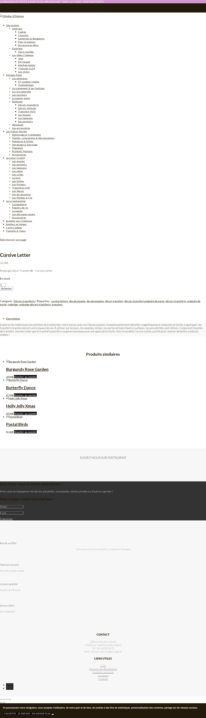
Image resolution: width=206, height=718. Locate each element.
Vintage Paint (14, 75)
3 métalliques (26, 84)
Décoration (12, 25)
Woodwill (17, 124)
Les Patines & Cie (22, 197)
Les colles (18, 174)
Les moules (24, 114)
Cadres (22, 31)
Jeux (20, 58)
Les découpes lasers (23, 214)
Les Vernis (18, 191)
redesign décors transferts (35, 304)
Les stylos (24, 71)
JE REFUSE (24, 714)
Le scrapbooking (16, 201)
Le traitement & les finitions (28, 88)
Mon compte (11, 9)
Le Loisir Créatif (15, 157)
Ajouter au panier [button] (25, 376)
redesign (13, 304)
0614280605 (6, 4)
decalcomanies (95, 301)
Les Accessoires (21, 194)
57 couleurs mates (28, 81)
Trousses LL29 (26, 68)
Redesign (17, 101)
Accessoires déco (28, 45)
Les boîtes (18, 181)
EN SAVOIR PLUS (41, 714)
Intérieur (17, 28)
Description (13, 318)
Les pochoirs (19, 94)
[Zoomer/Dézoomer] (1, 699)
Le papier (17, 210)
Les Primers (19, 184)
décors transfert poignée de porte (144, 301)
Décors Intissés (27, 108)
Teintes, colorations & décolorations (33, 138)
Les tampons (25, 118)
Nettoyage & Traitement (26, 134)
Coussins (23, 35)
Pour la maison (26, 41)
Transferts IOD (21, 187)
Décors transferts (28, 104)
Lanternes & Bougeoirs (31, 38)
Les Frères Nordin (16, 131)
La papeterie (19, 204)
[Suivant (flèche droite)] (4, 702)
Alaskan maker (26, 65)
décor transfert (114, 301)
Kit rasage (24, 61)
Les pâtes (17, 171)
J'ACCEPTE (10, 714)
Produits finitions (22, 151)
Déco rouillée (26, 51)
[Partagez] (7, 699)
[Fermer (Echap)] (10, 699)
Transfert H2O (27, 111)
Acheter (6, 288)
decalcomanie (77, 301)
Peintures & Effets (22, 141)
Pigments (17, 147)
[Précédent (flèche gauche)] (1, 702)
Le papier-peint (21, 98)
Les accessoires (21, 128)
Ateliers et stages (16, 224)
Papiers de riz (20, 207)
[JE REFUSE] (52, 714)
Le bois (16, 177)
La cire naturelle (21, 91)
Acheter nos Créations (19, 220)
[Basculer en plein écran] (4, 699)
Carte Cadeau (14, 227)
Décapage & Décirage (25, 144)
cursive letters (59, 301)
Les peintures (20, 78)
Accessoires (19, 154)
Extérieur (17, 48)
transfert (57, 304)
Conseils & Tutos (16, 230)
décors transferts (176, 301)
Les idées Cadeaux (22, 55)
